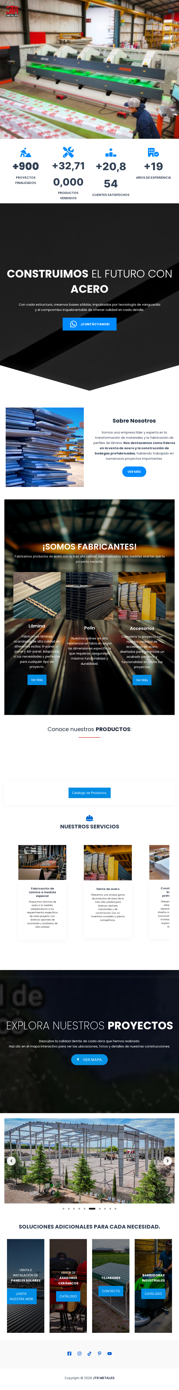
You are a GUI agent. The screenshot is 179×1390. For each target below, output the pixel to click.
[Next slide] (167, 1161)
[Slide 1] (63, 1208)
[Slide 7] (95, 1208)
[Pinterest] (99, 1353)
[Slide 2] (68, 1208)
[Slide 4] (79, 1208)
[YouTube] (109, 1353)
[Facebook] (69, 1353)
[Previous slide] (11, 1161)
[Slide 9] (110, 1208)
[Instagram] (79, 1353)
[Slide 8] (102, 1208)
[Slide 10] (115, 1208)
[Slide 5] (84, 1208)
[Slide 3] (74, 1208)
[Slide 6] (89, 1208)
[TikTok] (89, 1353)
